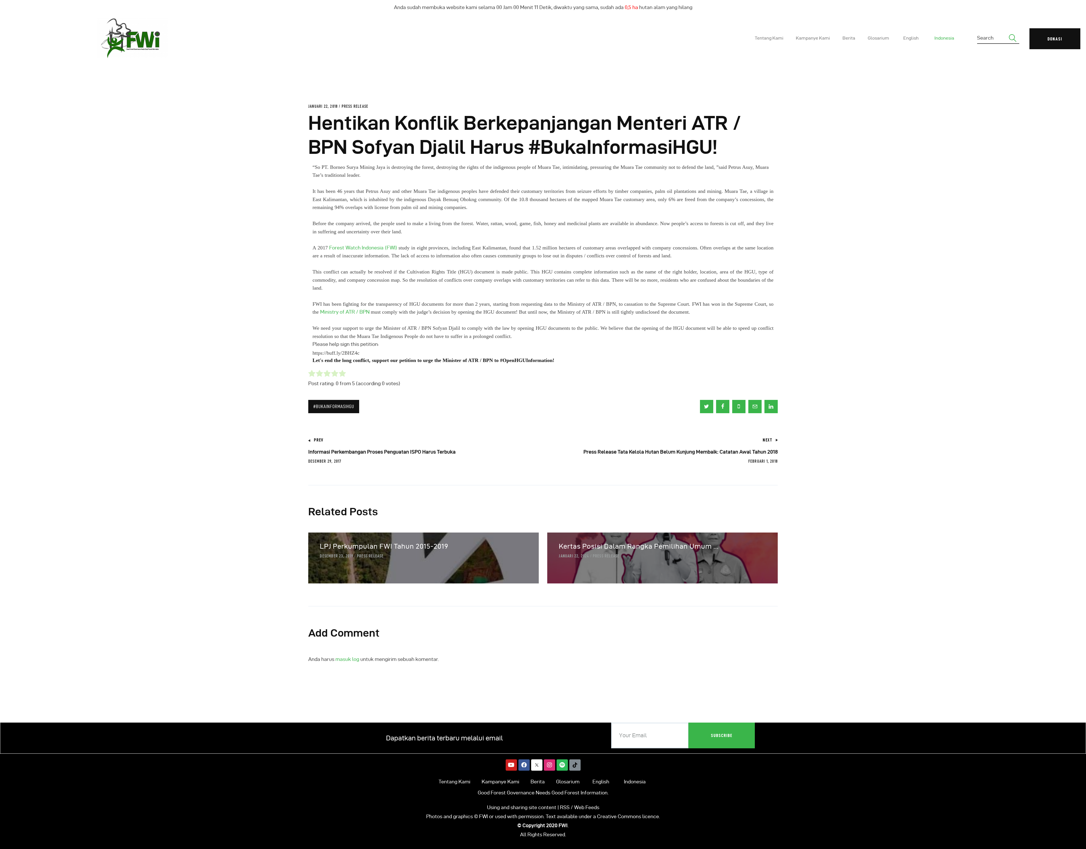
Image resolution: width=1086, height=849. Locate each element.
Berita (538, 781)
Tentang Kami (454, 781)
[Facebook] (524, 765)
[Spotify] (562, 765)
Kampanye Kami (500, 781)
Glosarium (567, 781)
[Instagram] (549, 765)
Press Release (355, 106)
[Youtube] (511, 765)
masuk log (347, 659)
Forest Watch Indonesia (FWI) (363, 247)
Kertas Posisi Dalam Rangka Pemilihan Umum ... (639, 546)
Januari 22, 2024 (574, 556)
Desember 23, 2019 (336, 556)
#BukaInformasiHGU (333, 406)
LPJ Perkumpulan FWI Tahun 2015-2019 (384, 546)
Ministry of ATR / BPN (345, 311)
